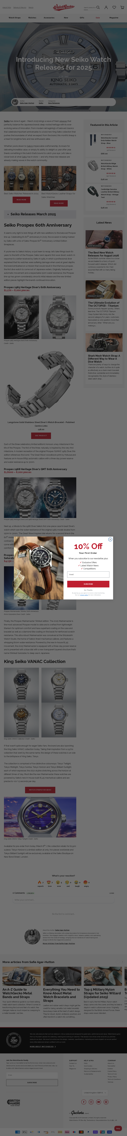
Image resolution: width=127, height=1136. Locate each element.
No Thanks (88, 590)
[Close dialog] (110, 539)
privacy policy (84, 595)
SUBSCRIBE (88, 584)
